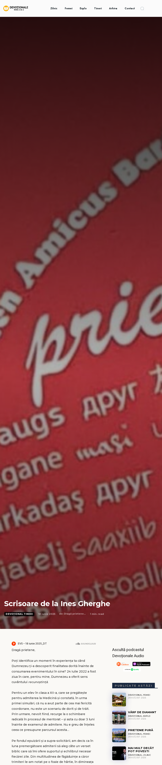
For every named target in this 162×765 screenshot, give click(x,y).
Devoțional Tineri (19, 614)
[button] (142, 8)
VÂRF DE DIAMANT (142, 712)
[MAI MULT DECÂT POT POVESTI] (119, 753)
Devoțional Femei (139, 695)
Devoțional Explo (139, 716)
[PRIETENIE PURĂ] (119, 735)
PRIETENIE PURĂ (140, 730)
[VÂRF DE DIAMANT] (119, 717)
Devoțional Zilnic (139, 755)
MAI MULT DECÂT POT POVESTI (141, 749)
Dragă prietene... (75, 613)
